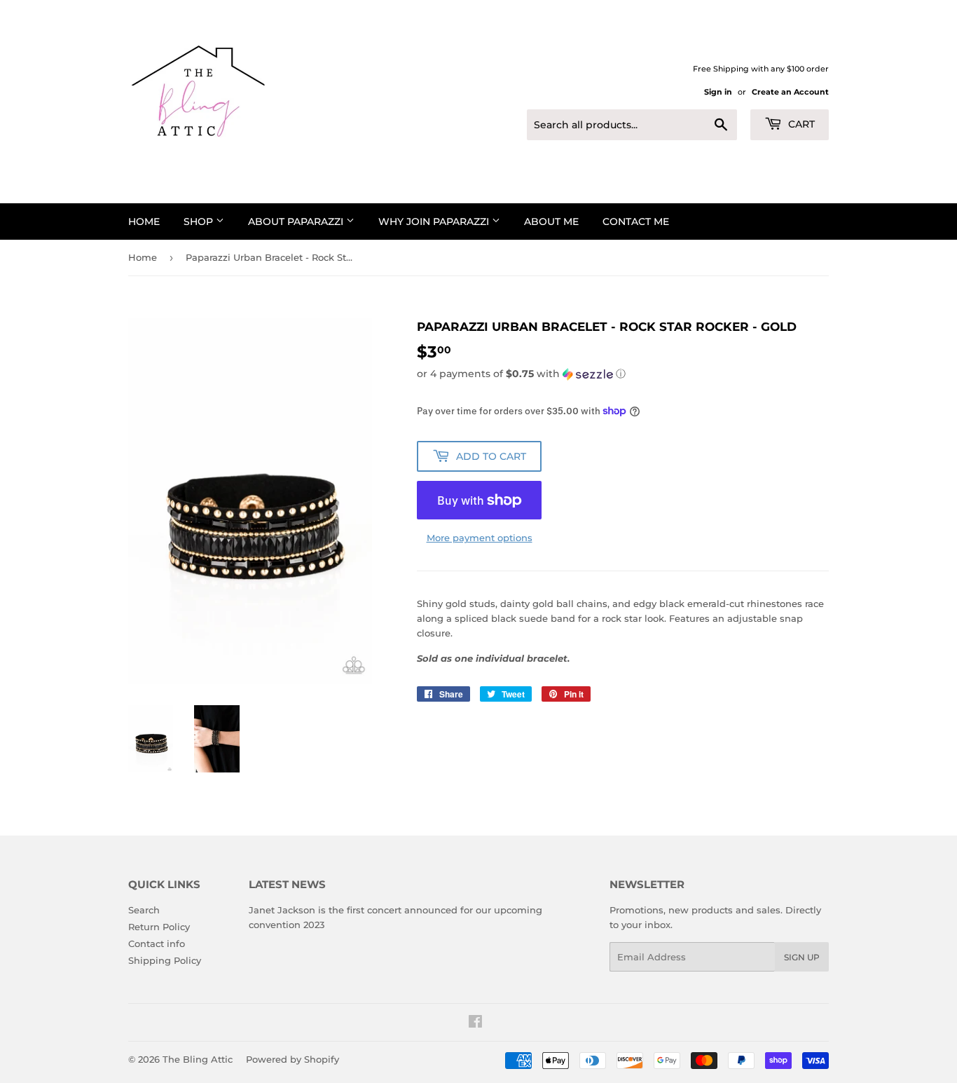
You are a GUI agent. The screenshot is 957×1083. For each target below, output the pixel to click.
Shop (200, 221)
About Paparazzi (297, 221)
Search (144, 909)
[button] (623, 374)
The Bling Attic (198, 1059)
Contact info (156, 943)
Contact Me (636, 221)
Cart (800, 124)
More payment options (479, 537)
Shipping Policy (164, 960)
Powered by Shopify (292, 1059)
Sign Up (802, 957)
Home (144, 221)
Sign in (718, 92)
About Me (551, 221)
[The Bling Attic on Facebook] (475, 1023)
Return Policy (159, 926)
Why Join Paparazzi (435, 221)
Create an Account (790, 92)
